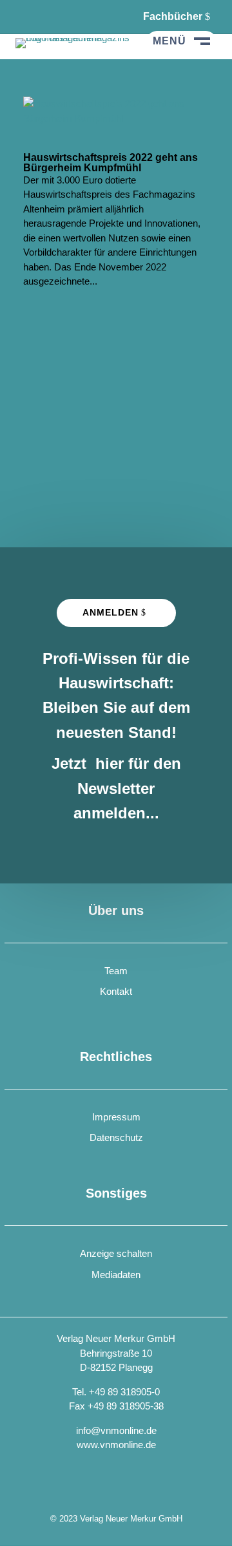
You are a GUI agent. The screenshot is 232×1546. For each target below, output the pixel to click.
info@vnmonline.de (116, 1430)
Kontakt (116, 991)
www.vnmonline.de (116, 1444)
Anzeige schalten (116, 1253)
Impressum (116, 1116)
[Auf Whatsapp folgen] (58, 17)
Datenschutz (116, 1137)
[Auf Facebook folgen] (25, 16)
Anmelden (110, 612)
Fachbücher (172, 16)
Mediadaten (116, 1274)
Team (116, 970)
